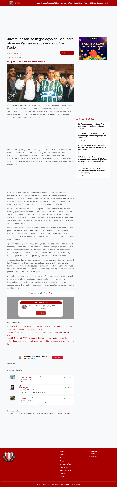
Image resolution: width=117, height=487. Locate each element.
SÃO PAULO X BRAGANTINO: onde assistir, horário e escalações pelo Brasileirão (38, 338)
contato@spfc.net (67, 3)
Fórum (57, 3)
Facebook (94, 451)
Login (106, 3)
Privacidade (78, 3)
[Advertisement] (58, 20)
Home (38, 3)
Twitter (93, 454)
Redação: (13, 53)
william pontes (26, 398)
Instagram (94, 456)
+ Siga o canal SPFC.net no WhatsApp (26, 61)
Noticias (44, 3)
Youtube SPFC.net (90, 3)
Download (40, 313)
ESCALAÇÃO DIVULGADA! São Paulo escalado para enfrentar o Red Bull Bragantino (40, 326)
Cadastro (100, 3)
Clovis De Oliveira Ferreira (30, 377)
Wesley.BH (24, 388)
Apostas (51, 3)
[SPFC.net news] (41, 357)
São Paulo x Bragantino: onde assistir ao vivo (25, 329)
